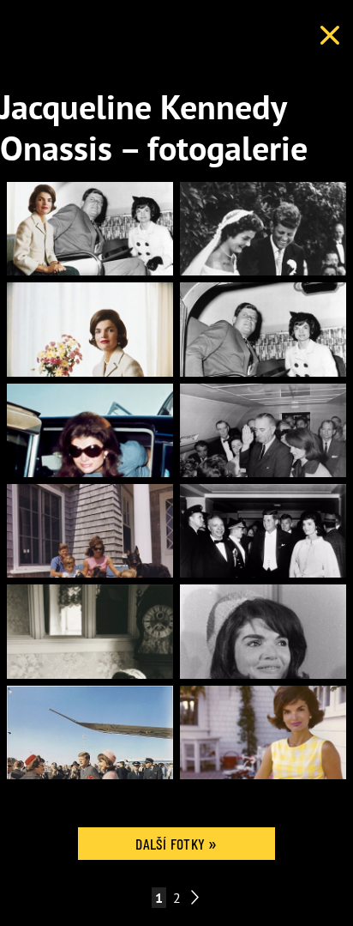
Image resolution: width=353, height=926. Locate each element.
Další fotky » (176, 843)
